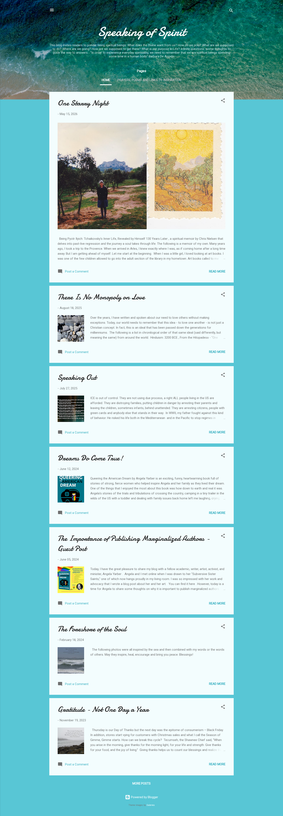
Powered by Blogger (144, 797)
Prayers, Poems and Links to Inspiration (149, 80)
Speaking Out (77, 377)
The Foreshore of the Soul (92, 629)
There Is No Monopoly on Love (101, 297)
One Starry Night (83, 103)
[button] (222, 101)
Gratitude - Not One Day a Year (103, 709)
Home (106, 80)
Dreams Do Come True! (90, 458)
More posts (141, 783)
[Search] (231, 11)
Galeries (150, 805)
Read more (217, 271)
